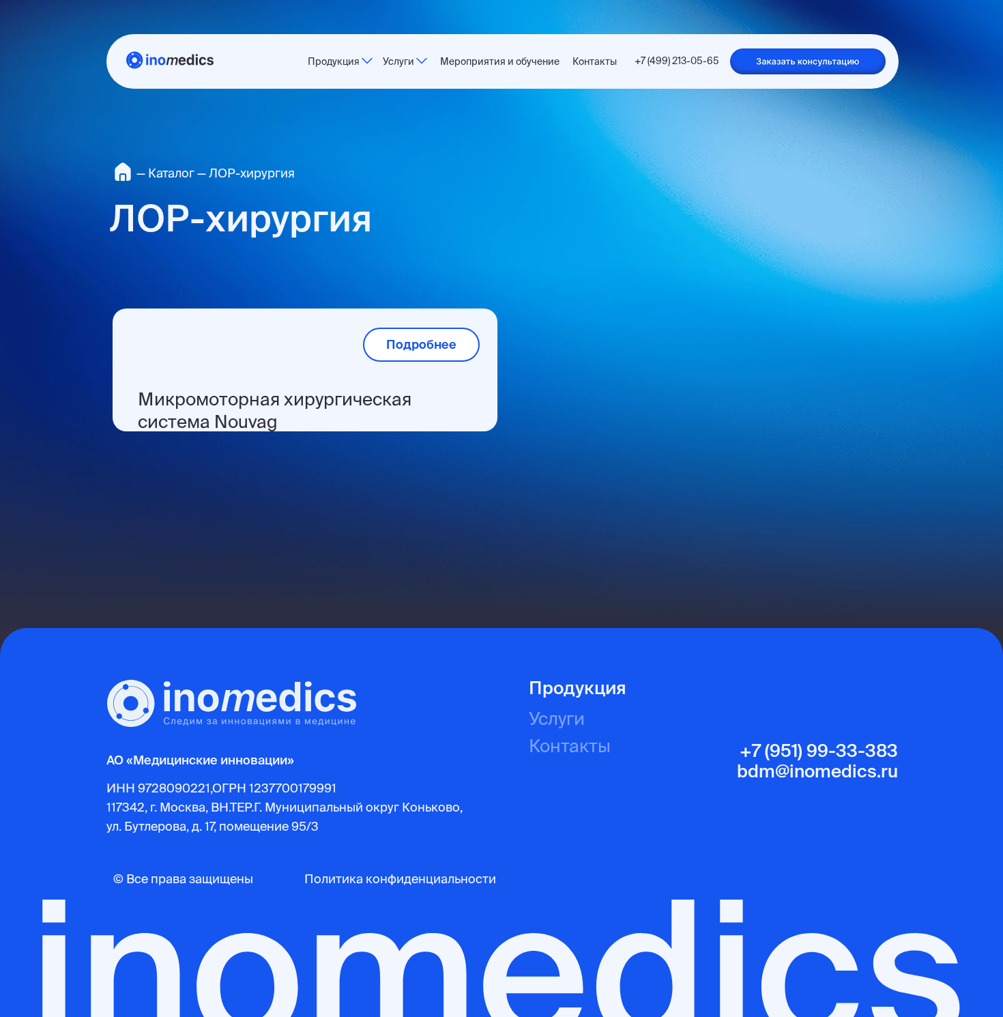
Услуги (557, 718)
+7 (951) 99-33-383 (819, 750)
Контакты (570, 746)
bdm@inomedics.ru (817, 771)
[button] (808, 61)
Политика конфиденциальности (400, 879)
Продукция (577, 688)
